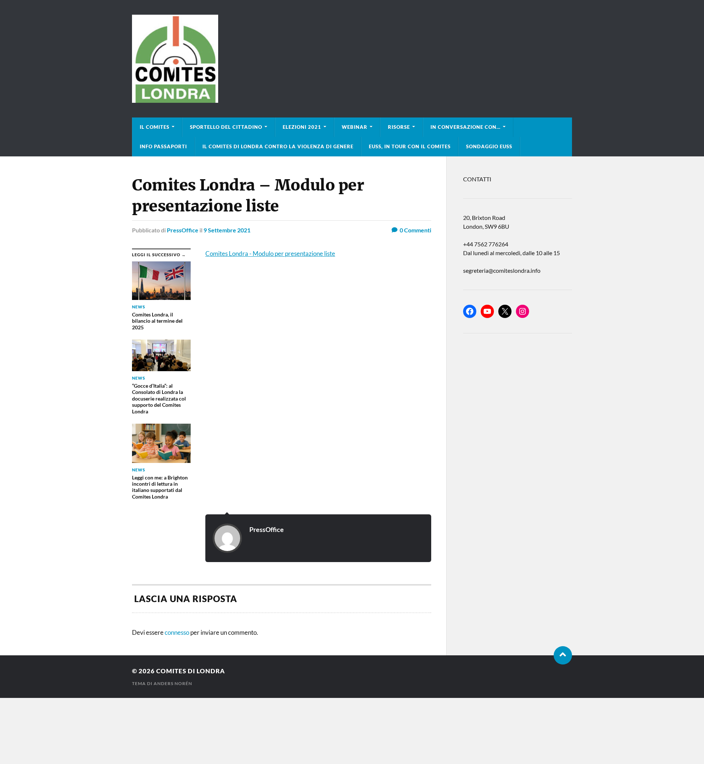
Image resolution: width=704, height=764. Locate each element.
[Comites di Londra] (352, 59)
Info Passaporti (163, 146)
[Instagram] (522, 311)
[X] (504, 311)
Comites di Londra (190, 671)
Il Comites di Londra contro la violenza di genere (277, 146)
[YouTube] (487, 311)
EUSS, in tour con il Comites (410, 146)
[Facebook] (469, 311)
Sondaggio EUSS (489, 146)
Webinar (354, 127)
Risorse (399, 127)
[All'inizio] (563, 655)
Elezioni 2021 (302, 127)
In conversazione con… (465, 127)
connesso (177, 632)
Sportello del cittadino (226, 127)
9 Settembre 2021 (226, 230)
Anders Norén (173, 683)
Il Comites (154, 127)
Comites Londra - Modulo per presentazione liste (270, 253)
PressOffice (182, 230)
